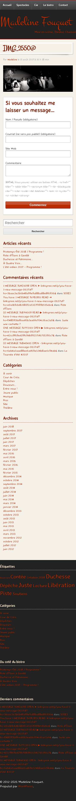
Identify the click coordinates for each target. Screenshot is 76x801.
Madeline (12, 59)
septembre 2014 (12, 484)
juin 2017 (8, 441)
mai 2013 (8, 526)
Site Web (10, 148)
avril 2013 (9, 530)
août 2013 (9, 518)
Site (5, 404)
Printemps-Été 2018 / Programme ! (23, 251)
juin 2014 (8, 495)
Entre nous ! (10, 388)
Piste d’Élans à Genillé (16, 255)
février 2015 (10, 472)
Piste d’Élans (64, 726)
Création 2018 (36, 577)
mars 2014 (9, 503)
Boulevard (5, 577)
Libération (61, 585)
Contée (18, 576)
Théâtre (7, 407)
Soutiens (20, 593)
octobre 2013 (11, 514)
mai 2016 (8, 453)
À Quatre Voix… (12, 263)
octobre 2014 (11, 480)
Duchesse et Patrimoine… (18, 259)
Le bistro (48, 5)
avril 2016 (9, 457)
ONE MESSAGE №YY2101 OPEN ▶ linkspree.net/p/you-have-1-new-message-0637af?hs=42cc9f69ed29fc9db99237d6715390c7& (36, 331)
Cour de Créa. (11, 377)
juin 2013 (8, 522)
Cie (36, 5)
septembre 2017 (12, 430)
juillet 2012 (9, 545)
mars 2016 (9, 461)
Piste (6, 593)
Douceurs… (9, 384)
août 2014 (9, 487)
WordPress (25, 786)
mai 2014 (8, 499)
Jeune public (10, 392)
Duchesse (58, 576)
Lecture (40, 585)
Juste (25, 585)
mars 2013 (9, 533)
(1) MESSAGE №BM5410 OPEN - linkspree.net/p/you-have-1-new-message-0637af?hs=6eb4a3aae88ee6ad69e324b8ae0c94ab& (34, 346)
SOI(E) (67, 293)
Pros (5, 400)
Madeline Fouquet (36, 22)
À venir (7, 373)
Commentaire (13, 163)
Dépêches (9, 381)
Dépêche (9, 585)
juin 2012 (8, 549)
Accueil (7, 5)
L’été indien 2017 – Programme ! (22, 267)
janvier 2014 (10, 506)
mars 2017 (9, 445)
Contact (63, 5)
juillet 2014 (9, 491)
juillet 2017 (9, 438)
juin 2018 (8, 426)
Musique (8, 396)
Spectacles (22, 5)
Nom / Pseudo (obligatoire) (21, 119)
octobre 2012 (11, 541)
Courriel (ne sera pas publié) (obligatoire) (30, 134)
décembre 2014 (12, 476)
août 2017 (9, 434)
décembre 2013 (12, 510)
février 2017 (10, 449)
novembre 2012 (12, 537)
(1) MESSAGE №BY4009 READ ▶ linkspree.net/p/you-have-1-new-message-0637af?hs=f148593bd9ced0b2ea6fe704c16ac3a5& (35, 316)
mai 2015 (8, 468)
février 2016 (10, 464)
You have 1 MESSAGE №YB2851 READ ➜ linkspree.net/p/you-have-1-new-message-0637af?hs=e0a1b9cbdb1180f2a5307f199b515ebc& (33, 300)
